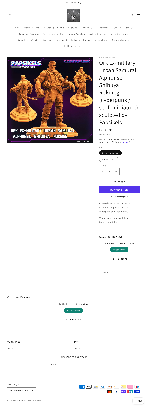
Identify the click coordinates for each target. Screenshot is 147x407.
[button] (10, 16)
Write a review (119, 249)
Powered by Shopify (35, 400)
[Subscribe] (96, 364)
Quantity (102, 165)
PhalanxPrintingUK (20, 400)
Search (10, 348)
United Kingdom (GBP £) (20, 390)
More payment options (119, 196)
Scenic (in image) (110, 153)
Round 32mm (108, 159)
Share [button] (105, 272)
